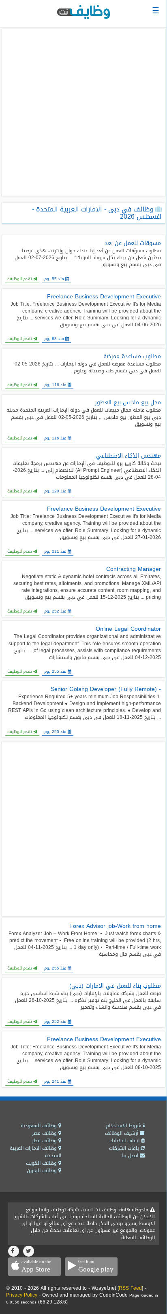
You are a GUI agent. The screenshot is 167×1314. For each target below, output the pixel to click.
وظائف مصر (45, 1133)
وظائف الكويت (42, 1163)
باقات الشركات (125, 1148)
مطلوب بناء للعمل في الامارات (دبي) (115, 986)
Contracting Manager (133, 569)
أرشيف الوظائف (122, 1133)
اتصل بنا (131, 1155)
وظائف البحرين (42, 1170)
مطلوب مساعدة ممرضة (132, 357)
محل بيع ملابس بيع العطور (128, 403)
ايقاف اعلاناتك (125, 1140)
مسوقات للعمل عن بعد (133, 243)
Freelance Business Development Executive (104, 297)
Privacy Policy (21, 1295)
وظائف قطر (45, 1140)
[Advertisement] (83, 113)
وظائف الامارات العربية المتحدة (35, 1152)
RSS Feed (130, 1288)
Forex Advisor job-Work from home (115, 926)
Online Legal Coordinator (128, 629)
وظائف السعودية (39, 1125)
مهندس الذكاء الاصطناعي (128, 456)
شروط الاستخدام (124, 1125)
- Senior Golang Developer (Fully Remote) (106, 689)
